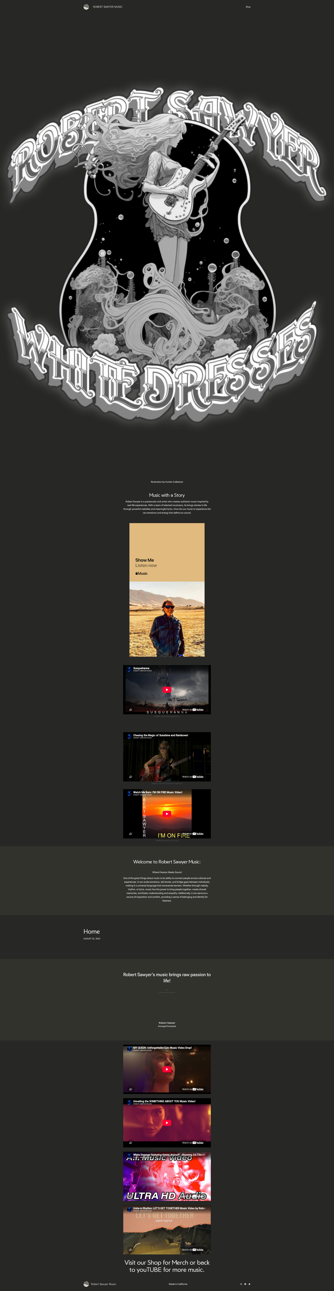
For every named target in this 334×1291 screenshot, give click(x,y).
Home (92, 931)
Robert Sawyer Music (108, 6)
